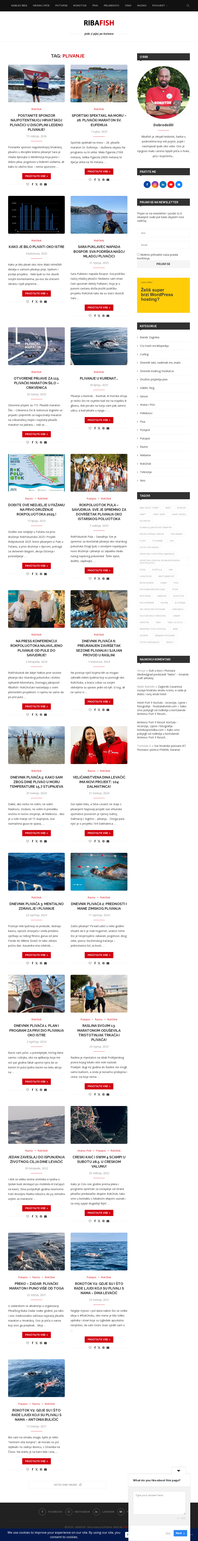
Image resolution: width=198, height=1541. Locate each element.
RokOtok (80, 5)
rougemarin (147, 602)
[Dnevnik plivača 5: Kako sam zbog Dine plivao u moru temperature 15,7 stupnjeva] (36, 745)
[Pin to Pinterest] (41, 184)
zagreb (144, 635)
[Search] (188, 5)
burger (181, 507)
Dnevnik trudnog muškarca (157, 371)
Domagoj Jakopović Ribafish (156, 527)
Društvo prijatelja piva (153, 379)
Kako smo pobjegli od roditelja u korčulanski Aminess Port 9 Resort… (161, 710)
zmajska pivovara (165, 635)
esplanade (177, 533)
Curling (144, 354)
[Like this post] (27, 184)
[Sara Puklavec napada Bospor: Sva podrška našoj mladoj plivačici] (99, 215)
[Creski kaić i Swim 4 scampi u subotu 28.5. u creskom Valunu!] (99, 1125)
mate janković (166, 576)
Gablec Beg (19, 5)
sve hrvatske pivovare (152, 609)
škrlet (170, 642)
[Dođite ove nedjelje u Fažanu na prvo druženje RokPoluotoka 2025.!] (36, 473)
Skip (168, 1533)
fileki (143, 540)
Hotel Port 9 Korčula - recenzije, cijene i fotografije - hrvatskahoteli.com (162, 704)
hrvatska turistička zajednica (157, 553)
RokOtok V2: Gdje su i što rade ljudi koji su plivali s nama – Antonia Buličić (36, 1415)
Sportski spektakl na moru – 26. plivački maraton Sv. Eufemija (99, 120)
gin (171, 540)
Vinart (177, 615)
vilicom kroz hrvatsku (153, 615)
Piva (95, 5)
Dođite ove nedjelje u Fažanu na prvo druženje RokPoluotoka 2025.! (36, 509)
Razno (142, 5)
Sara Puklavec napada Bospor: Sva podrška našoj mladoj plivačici (99, 251)
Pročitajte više (35, 176)
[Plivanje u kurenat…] (99, 346)
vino (158, 622)
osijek (163, 582)
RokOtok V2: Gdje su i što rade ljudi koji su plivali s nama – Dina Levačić (99, 1288)
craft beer (159, 514)
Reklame (145, 455)
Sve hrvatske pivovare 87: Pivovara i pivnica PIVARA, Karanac (161, 747)
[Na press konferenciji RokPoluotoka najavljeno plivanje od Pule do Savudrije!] (36, 609)
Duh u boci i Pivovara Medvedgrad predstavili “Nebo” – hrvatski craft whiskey (163, 674)
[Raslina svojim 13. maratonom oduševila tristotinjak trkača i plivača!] (99, 994)
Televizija (146, 472)
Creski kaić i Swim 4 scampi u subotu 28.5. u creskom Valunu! (99, 1162)
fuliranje (157, 540)
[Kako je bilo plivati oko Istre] (36, 215)
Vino (128, 5)
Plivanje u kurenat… (99, 378)
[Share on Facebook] (32, 184)
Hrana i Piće (41, 5)
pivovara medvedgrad (152, 589)
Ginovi (144, 396)
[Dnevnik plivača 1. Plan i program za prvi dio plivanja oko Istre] (36, 994)
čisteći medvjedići (150, 642)
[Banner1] (163, 295)
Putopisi (61, 5)
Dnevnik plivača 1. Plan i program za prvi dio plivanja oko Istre (36, 1030)
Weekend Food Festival (153, 628)
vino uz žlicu (175, 622)
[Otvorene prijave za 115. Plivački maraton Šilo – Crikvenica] (36, 346)
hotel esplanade (149, 547)
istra (142, 569)
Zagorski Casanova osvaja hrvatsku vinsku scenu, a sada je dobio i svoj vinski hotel (161, 690)
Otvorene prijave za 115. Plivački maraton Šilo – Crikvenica (36, 383)
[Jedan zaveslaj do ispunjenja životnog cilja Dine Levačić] (36, 1125)
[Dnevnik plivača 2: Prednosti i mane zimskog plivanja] (99, 872)
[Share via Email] (45, 184)
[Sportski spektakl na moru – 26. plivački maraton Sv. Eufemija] (99, 83)
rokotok (178, 595)
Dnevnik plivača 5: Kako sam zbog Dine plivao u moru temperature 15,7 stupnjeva (36, 782)
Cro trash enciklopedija (154, 346)
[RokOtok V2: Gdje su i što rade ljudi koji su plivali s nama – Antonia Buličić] (36, 1378)
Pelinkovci (111, 5)
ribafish (161, 595)
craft (143, 514)
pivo (176, 582)
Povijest (158, 5)
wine (175, 628)
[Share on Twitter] (36, 184)
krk (171, 569)
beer (168, 507)
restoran (145, 595)
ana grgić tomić (149, 507)
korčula (157, 569)
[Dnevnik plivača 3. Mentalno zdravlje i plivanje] (36, 872)
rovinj (164, 602)
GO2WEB (128, 1527)
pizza (175, 589)
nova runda (147, 582)
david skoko (179, 514)
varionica (177, 609)
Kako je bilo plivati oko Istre (36, 247)
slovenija (180, 602)
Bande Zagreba (149, 337)
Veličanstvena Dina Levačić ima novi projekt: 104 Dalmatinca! (99, 782)
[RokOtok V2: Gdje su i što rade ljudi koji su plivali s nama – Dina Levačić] (99, 1251)
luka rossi (146, 576)
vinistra (144, 622)
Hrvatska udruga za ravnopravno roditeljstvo (160, 561)
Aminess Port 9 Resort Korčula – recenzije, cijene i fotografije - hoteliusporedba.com (157, 726)
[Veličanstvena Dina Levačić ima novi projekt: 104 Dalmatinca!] (99, 745)
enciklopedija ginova (152, 533)
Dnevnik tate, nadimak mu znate (160, 362)
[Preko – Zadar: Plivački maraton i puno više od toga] (36, 1251)
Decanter (145, 520)
